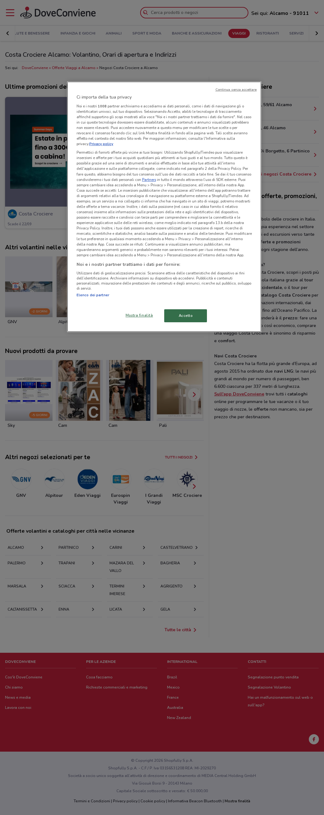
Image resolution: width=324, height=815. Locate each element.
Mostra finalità (139, 315)
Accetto (186, 315)
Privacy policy (101, 143)
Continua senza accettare (236, 89)
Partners (149, 179)
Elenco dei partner (93, 295)
